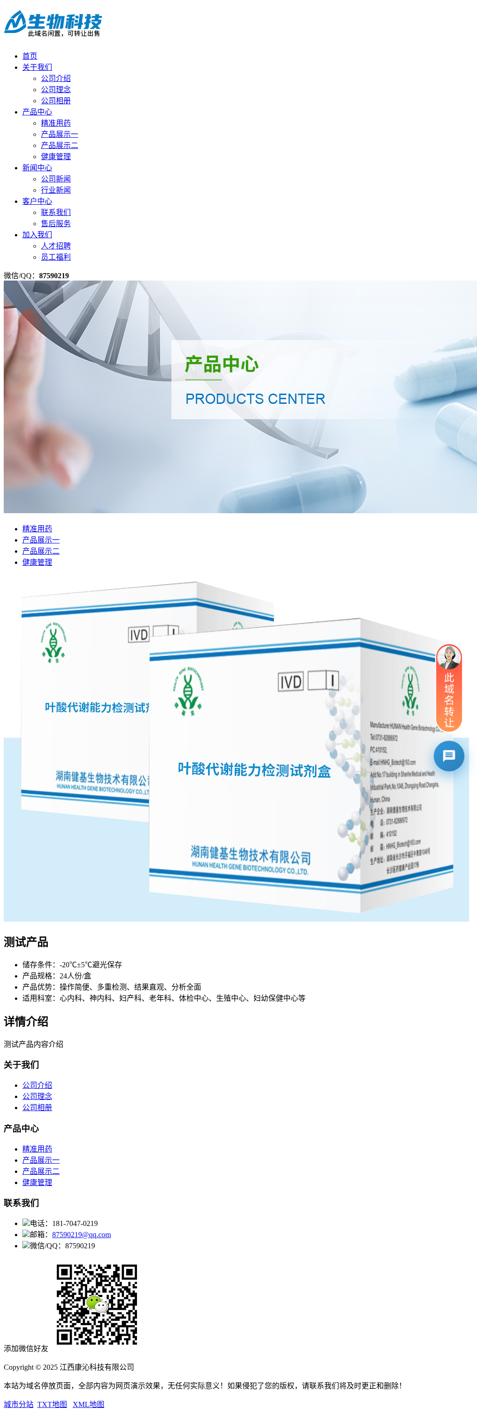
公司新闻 (56, 179)
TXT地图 (52, 1404)
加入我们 (37, 235)
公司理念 (56, 90)
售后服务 (56, 224)
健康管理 (56, 157)
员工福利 (56, 257)
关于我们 (37, 67)
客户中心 (37, 201)
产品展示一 (59, 134)
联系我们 (56, 212)
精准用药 (56, 123)
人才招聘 (56, 246)
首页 (29, 56)
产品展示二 (59, 145)
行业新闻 (56, 190)
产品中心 (37, 112)
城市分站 (19, 1404)
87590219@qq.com (81, 1235)
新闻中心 (37, 168)
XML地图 (88, 1404)
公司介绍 (56, 78)
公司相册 (56, 101)
